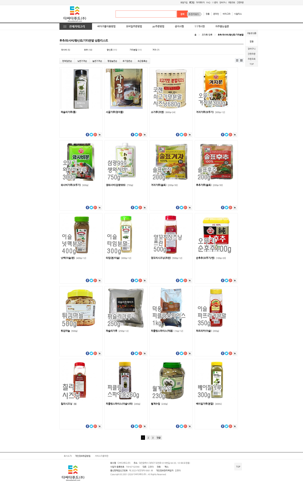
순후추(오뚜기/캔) (211, 258)
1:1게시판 (199, 26)
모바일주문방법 (134, 26)
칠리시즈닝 (69, 403)
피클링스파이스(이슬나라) (123, 403)
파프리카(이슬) (207, 331)
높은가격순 (97, 61)
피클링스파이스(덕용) (167, 331)
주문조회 (231, 2)
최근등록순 (142, 61)
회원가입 (183, 2)
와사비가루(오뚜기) (74, 185)
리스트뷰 (237, 60)
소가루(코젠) (163, 112)
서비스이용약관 (101, 456)
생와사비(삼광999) (119, 185)
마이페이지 (200, 2)
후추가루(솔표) (209, 185)
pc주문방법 (158, 26)
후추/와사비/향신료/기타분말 (231, 34)
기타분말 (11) (136, 50)
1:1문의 (215, 2)
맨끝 (159, 437)
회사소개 (68, 456)
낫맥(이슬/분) (73, 258)
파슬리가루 (117, 331)
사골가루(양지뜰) (115, 112)
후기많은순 (127, 61)
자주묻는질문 (222, 26)
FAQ (208, 2)
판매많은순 (67, 61)
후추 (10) (88, 50)
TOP (252, 64)
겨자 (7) (155, 50)
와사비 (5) (65, 50)
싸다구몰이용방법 (106, 26)
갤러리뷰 (241, 60)
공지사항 (179, 26)
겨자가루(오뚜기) (210, 112)
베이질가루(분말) (209, 403)
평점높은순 (112, 61)
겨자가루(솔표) (164, 185)
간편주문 (240, 2)
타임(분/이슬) (118, 258)
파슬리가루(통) (68, 112)
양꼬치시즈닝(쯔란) (166, 258)
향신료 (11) (112, 50)
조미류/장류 (207, 34)
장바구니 (222, 2)
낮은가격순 (82, 61)
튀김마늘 (69, 331)
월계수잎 (159, 403)
